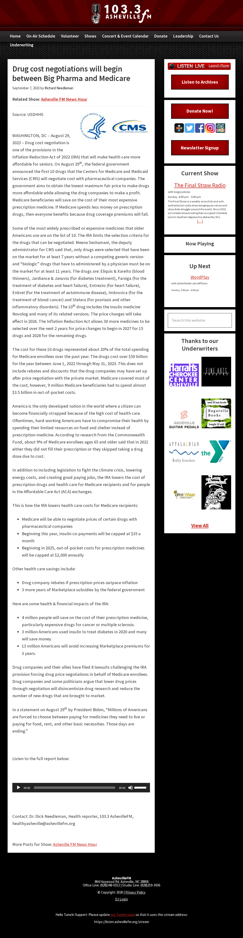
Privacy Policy (135, 892)
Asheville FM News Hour (64, 99)
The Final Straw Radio (200, 185)
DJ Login (121, 899)
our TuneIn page (123, 914)
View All (200, 525)
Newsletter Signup (200, 148)
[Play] (18, 787)
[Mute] (130, 787)
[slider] (141, 787)
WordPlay (200, 277)
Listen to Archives (200, 82)
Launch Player (219, 65)
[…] (200, 221)
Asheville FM (121, 14)
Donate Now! (200, 111)
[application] (81, 787)
